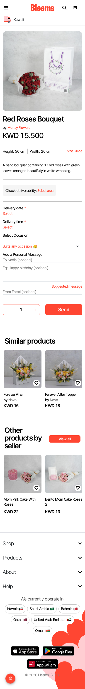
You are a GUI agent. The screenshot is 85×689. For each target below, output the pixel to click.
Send (63, 309)
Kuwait (13, 608)
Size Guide (74, 151)
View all (65, 439)
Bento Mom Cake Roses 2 (63, 502)
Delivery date (14, 208)
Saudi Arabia (40, 608)
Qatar (18, 619)
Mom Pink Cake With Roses (19, 502)
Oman (40, 630)
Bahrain (67, 608)
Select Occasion (15, 235)
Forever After (14, 394)
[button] (6, 8)
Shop (8, 543)
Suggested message (67, 286)
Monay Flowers (18, 127)
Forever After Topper (61, 394)
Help (8, 586)
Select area (45, 190)
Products (12, 558)
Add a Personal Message (22, 254)
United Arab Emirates (50, 619)
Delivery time (14, 221)
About (9, 572)
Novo (10, 400)
